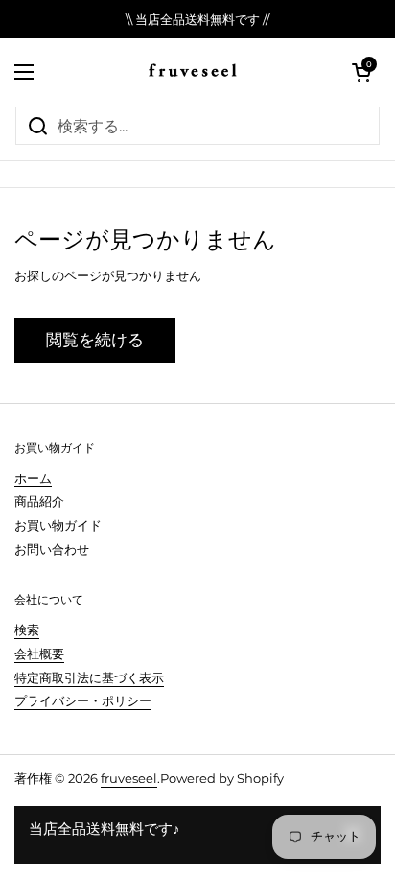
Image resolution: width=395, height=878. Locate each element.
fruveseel (129, 778)
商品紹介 (39, 501)
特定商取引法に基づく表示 (89, 677)
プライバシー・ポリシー (82, 700)
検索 (26, 629)
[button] (361, 72)
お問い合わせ (51, 549)
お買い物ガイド (58, 525)
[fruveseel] (192, 72)
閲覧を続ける (95, 339)
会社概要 (39, 653)
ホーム (33, 478)
